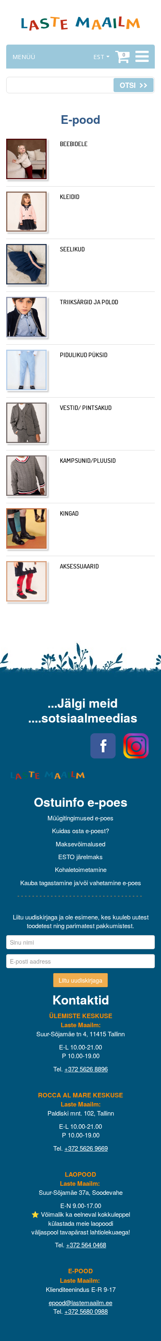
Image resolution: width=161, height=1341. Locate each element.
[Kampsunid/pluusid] (26, 476)
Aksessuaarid (79, 566)
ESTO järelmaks (80, 856)
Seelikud (72, 249)
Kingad (69, 513)
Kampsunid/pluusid (88, 460)
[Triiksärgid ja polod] (26, 317)
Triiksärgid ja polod (89, 302)
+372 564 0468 (86, 1244)
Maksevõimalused (80, 843)
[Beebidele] (26, 159)
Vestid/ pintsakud (85, 408)
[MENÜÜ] (141, 56)
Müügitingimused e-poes (80, 817)
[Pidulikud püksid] (26, 370)
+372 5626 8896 (86, 1068)
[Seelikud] (26, 264)
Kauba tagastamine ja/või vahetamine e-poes (80, 882)
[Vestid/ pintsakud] (26, 423)
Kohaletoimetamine (81, 869)
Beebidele (74, 144)
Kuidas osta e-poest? (80, 830)
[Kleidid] (26, 212)
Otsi (129, 85)
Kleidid (69, 197)
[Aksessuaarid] (26, 581)
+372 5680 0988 (86, 1311)
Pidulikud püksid (83, 355)
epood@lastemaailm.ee (80, 1302)
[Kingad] (26, 529)
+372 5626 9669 (86, 1148)
